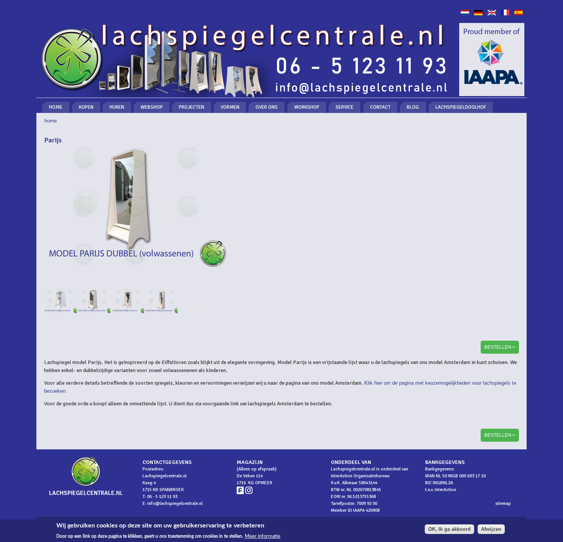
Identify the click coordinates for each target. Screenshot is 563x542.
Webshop (152, 107)
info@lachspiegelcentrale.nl (175, 503)
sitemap (503, 503)
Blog (413, 107)
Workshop (306, 107)
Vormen (230, 107)
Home (55, 107)
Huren (117, 107)
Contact (380, 107)
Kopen (86, 107)
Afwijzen (491, 529)
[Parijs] (465, 13)
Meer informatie (262, 536)
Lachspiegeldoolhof (460, 107)
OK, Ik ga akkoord (449, 529)
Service (345, 107)
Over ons (266, 107)
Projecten (191, 107)
